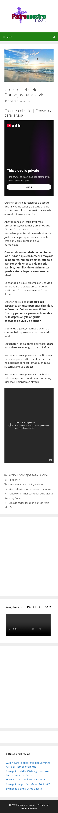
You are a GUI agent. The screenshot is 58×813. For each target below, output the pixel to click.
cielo (11, 484)
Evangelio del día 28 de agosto (24, 788)
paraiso (9, 489)
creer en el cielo (24, 484)
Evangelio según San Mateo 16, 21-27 (28, 784)
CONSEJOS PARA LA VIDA (33, 475)
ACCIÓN (13, 475)
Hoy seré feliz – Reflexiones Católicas (27, 779)
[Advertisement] (29, 560)
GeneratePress (29, 808)
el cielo (39, 484)
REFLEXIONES (12, 480)
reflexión (20, 489)
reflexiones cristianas (38, 489)
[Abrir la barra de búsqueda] (54, 36)
